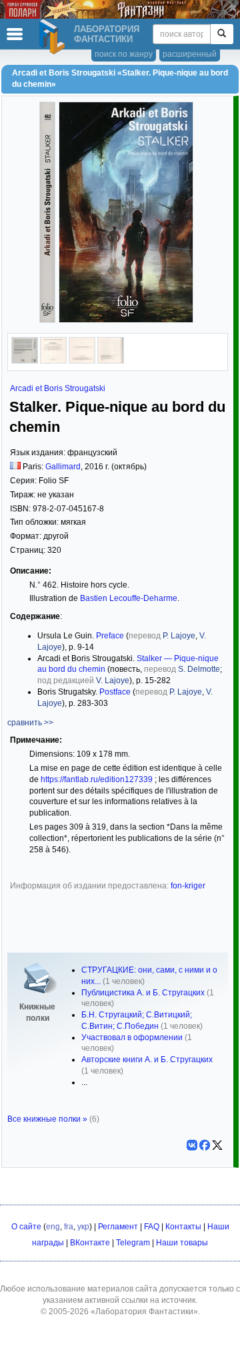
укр (83, 1226)
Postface (115, 692)
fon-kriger (188, 885)
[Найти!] (221, 34)
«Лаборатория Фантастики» (144, 1311)
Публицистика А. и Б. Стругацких (143, 992)
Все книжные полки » (47, 1119)
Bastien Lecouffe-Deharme (128, 598)
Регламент (118, 1226)
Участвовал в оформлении (132, 1037)
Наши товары (182, 1242)
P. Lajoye (179, 635)
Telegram (133, 1242)
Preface (110, 635)
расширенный (190, 54)
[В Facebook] (204, 1145)
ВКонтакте (90, 1242)
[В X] (217, 1145)
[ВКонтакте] (192, 1145)
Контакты (183, 1226)
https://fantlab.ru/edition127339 (97, 779)
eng (53, 1226)
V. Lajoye (112, 680)
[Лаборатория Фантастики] (54, 37)
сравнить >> (30, 722)
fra (68, 1226)
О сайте (26, 1226)
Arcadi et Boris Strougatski (57, 388)
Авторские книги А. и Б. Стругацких (147, 1059)
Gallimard (63, 466)
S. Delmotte (199, 669)
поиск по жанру (124, 54)
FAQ (151, 1226)
